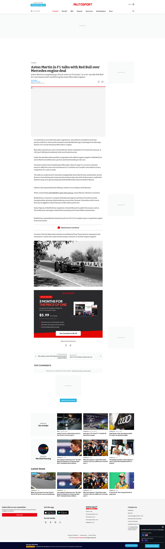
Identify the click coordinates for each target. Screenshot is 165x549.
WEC (72, 11)
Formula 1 (55, 11)
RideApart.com (90, 522)
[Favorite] (98, 81)
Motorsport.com (90, 517)
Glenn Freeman (35, 81)
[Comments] (103, 81)
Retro (111, 11)
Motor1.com (89, 511)
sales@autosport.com (134, 524)
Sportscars (89, 11)
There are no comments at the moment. (68, 371)
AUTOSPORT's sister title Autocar (60, 193)
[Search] (133, 11)
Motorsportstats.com (92, 519)
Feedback (130, 510)
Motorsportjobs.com (92, 514)
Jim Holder (34, 80)
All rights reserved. (90, 537)
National (79, 11)
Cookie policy (83, 535)
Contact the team (133, 521)
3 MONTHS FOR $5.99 (38, 5)
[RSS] (60, 522)
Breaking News (101, 11)
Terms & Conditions (73, 535)
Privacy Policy (92, 535)
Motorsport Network (79, 537)
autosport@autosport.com (135, 516)
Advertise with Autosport (135, 518)
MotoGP (64, 11)
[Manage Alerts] (70, 345)
